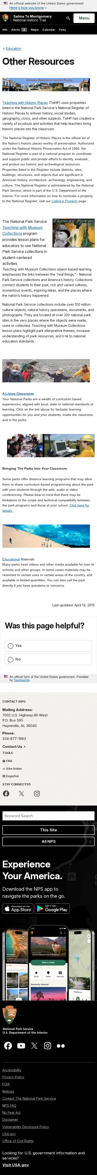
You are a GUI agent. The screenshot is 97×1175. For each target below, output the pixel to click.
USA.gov (9, 1134)
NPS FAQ (9, 1105)
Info (5, 29)
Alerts (18, 29)
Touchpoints (22, 680)
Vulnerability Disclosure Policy (25, 1127)
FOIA (6, 1084)
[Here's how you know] (48, 6)
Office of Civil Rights (18, 1141)
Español (12, 776)
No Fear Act (11, 1112)
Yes (18, 645)
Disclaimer (10, 1120)
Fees (62, 29)
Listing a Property (65, 201)
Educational (11, 559)
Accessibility (11, 1070)
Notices (8, 1091)
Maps (35, 29)
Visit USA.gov (15, 1165)
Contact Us (12, 746)
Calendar (48, 29)
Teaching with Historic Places (25, 103)
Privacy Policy (13, 1077)
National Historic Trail (32, 18)
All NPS (49, 841)
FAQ (8, 761)
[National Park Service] (5, 18)
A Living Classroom (18, 393)
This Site (48, 830)
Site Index (13, 768)
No (18, 659)
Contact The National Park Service (29, 1098)
